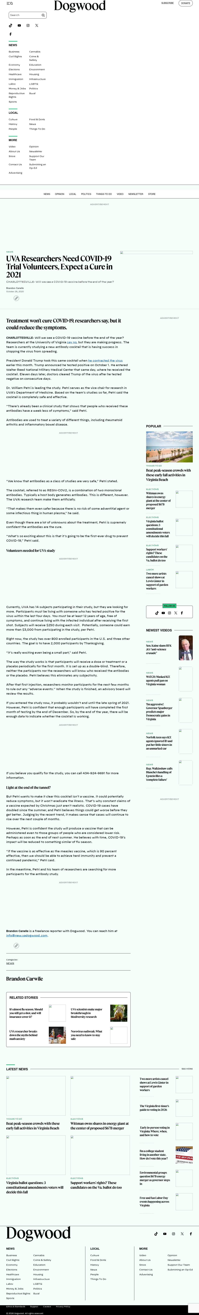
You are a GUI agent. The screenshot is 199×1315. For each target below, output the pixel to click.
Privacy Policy (63, 1307)
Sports (13, 102)
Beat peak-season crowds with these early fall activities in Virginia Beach (168, 475)
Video (12, 147)
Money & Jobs (17, 89)
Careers (47, 1307)
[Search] (43, 15)
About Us (14, 152)
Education (35, 65)
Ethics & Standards (15, 1307)
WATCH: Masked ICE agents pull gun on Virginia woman (158, 680)
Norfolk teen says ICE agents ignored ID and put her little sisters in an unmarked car (159, 743)
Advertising (15, 173)
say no (71, 342)
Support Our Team (179, 1265)
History (13, 124)
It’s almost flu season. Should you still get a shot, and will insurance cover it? (26, 1013)
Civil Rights (15, 57)
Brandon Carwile (15, 288)
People (13, 129)
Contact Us (15, 165)
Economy (14, 65)
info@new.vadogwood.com (26, 935)
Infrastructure (37, 79)
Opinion (34, 147)
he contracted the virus (105, 360)
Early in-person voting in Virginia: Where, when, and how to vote (155, 1131)
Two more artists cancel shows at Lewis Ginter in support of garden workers (157, 581)
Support (34, 1307)
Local (72, 194)
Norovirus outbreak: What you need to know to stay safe (86, 1035)
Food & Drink (37, 120)
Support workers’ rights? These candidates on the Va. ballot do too (156, 555)
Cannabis (34, 52)
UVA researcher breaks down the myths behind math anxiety (23, 1035)
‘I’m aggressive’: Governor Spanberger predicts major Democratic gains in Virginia (159, 712)
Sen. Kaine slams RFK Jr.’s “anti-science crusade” (158, 649)
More (143, 1249)
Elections (14, 70)
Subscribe (167, 3)
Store (12, 156)
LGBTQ (33, 84)
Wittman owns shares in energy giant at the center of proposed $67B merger (158, 500)
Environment (37, 70)
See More (187, 1069)
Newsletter (35, 152)
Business (14, 52)
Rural (32, 93)
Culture (13, 120)
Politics (33, 89)
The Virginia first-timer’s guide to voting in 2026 (154, 1108)
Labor (12, 84)
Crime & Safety (42, 1260)
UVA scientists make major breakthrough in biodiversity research (86, 1013)
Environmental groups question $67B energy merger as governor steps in (155, 1178)
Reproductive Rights (18, 1294)
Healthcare (15, 74)
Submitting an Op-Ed (180, 1270)
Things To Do (37, 129)
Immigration (16, 79)
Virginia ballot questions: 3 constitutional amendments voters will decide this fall (158, 529)
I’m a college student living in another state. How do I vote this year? (154, 1154)
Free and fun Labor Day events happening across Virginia (154, 1201)
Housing (34, 74)
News (32, 124)
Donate (185, 3)
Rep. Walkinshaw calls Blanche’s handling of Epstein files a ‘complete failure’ (159, 774)
